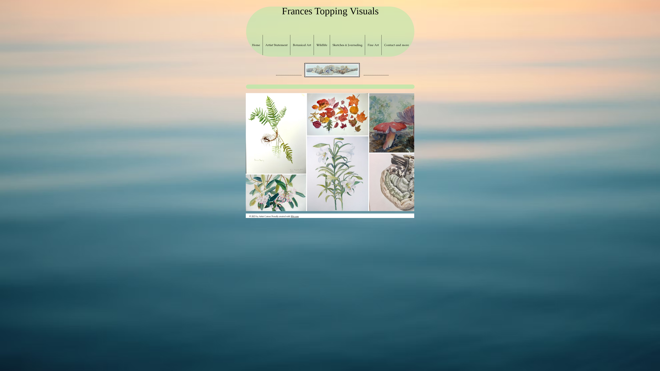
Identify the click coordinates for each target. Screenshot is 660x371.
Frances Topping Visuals (330, 10)
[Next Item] (408, 152)
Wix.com (295, 216)
